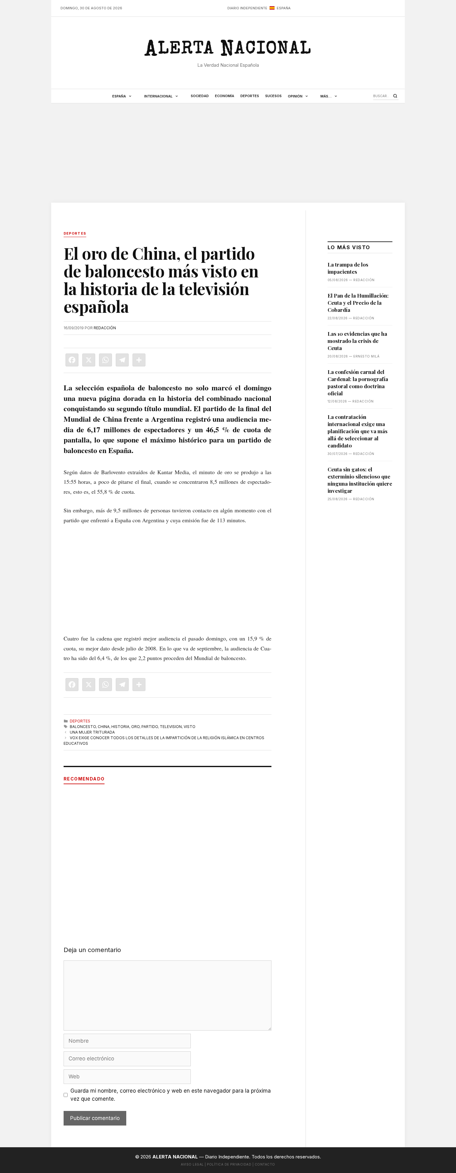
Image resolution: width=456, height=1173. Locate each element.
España (119, 96)
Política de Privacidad (229, 1164)
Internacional (158, 96)
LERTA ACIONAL (228, 51)
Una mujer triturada (92, 732)
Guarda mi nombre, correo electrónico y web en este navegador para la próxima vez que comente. (170, 1095)
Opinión (295, 96)
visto (189, 726)
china (104, 726)
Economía (224, 96)
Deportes (249, 96)
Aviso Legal (192, 1164)
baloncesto (83, 726)
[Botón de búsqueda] (395, 95)
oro (135, 726)
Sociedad (200, 96)
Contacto (265, 1164)
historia (120, 726)
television (171, 726)
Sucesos (273, 96)
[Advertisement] (228, 153)
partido (149, 726)
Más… (326, 96)
